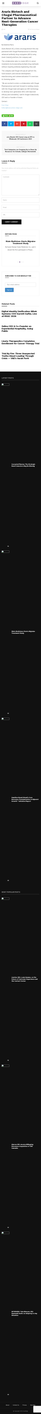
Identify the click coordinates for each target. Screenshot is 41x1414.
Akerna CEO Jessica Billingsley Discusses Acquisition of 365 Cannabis (22, 1146)
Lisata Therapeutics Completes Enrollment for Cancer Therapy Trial (20, 342)
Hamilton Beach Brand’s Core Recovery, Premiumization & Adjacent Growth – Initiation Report (25, 799)
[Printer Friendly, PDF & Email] (8, 115)
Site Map (32, 1405)
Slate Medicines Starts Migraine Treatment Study (20, 242)
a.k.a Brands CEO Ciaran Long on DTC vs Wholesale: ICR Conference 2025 (20, 137)
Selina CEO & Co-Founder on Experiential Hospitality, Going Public (17, 328)
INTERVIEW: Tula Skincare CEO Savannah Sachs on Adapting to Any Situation (24, 1313)
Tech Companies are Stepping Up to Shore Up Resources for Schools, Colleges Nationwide (20, 149)
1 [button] (18, 262)
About (7, 1405)
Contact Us (16, 1405)
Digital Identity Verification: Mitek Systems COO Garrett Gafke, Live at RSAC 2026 (19, 313)
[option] (20, 246)
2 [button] (19, 262)
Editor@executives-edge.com (12, 108)
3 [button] (21, 262)
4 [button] (23, 262)
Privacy (25, 1405)
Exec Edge (5, 105)
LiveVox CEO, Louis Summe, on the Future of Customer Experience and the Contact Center (24, 979)
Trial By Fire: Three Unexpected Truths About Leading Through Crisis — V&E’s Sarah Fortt (18, 356)
